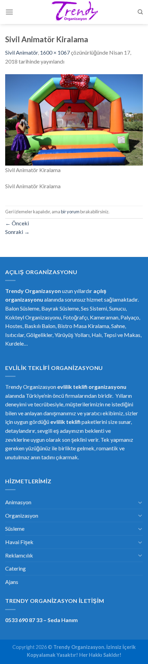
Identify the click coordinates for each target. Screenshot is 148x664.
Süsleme (14, 528)
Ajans (11, 581)
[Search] (140, 12)
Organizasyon (21, 515)
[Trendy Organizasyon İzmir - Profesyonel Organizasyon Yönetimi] (74, 12)
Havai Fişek (19, 542)
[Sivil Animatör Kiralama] (74, 119)
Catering (15, 568)
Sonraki (17, 231)
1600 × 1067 (55, 52)
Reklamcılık (19, 555)
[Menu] (9, 11)
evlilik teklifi (65, 421)
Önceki (17, 223)
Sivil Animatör (21, 52)
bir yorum (70, 211)
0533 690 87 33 (23, 620)
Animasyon (18, 502)
